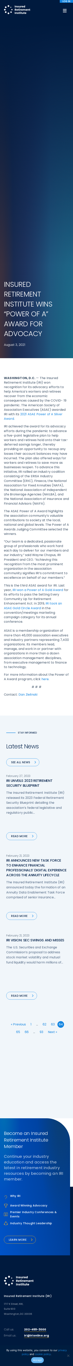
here (45, 679)
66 (27, 1032)
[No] (68, 1356)
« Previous (18, 1024)
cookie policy (43, 1354)
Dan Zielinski (28, 694)
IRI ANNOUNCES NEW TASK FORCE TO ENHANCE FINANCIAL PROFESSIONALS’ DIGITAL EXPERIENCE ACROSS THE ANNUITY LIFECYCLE (36, 868)
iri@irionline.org (36, 1335)
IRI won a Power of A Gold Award (37, 590)
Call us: (9, 1329)
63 (53, 1024)
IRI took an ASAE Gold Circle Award (33, 605)
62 (44, 1024)
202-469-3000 (35, 1329)
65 (18, 1032)
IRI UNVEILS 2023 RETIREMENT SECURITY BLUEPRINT (29, 783)
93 (41, 1032)
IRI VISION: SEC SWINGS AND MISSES (35, 940)
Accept (37, 1360)
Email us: (10, 1335)
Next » (52, 1032)
